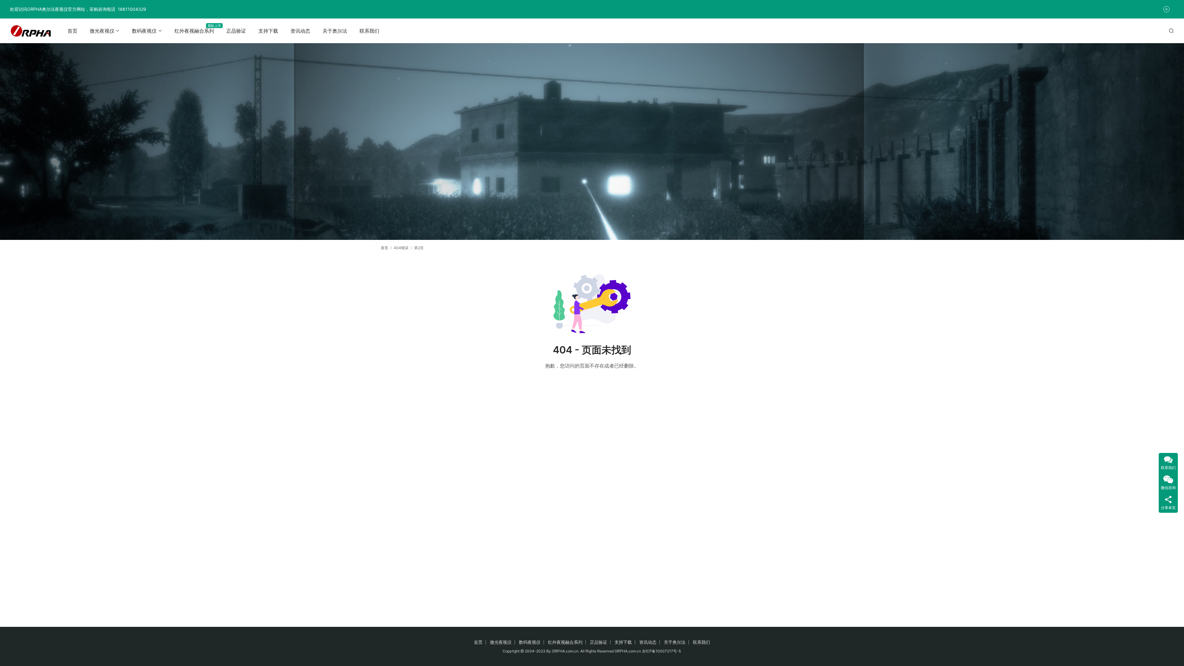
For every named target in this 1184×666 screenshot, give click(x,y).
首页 (72, 31)
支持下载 (268, 31)
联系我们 (369, 31)
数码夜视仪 (144, 31)
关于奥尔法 (335, 31)
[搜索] (1171, 30)
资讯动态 (300, 31)
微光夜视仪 (102, 31)
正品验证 (236, 31)
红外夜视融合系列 (194, 31)
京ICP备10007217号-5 (662, 651)
